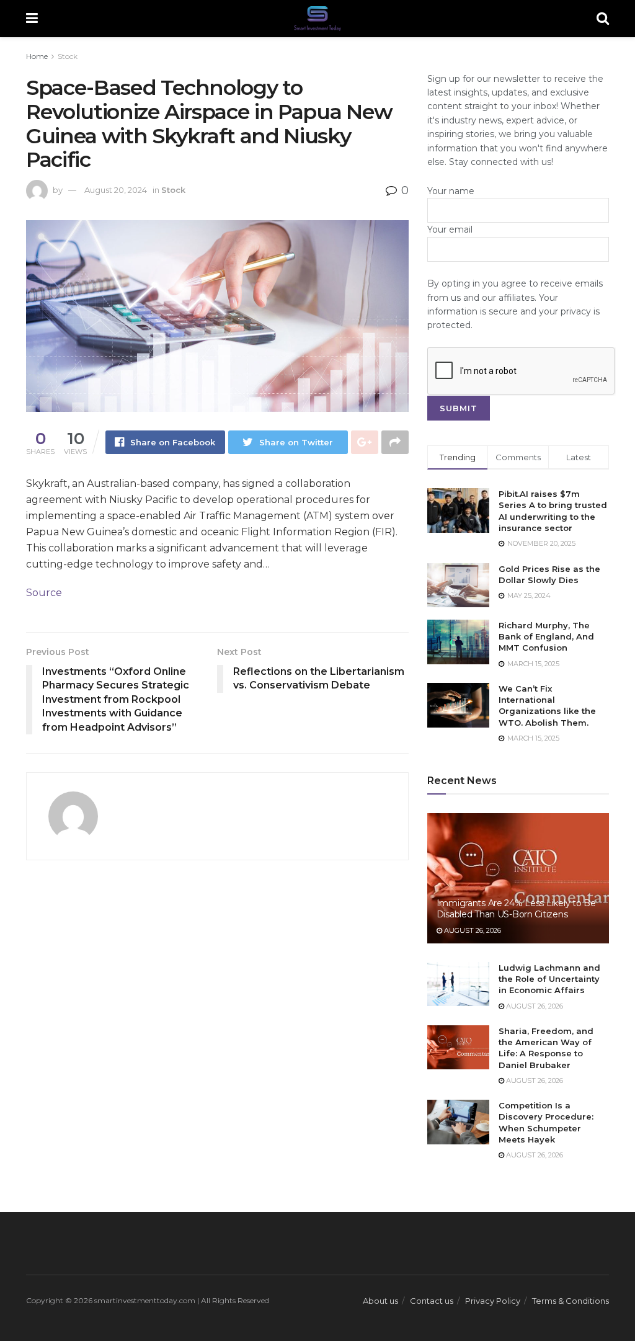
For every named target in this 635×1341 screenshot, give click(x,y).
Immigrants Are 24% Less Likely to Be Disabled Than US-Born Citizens (516, 909)
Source (44, 593)
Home (37, 56)
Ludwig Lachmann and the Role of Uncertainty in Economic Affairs (549, 979)
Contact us (431, 1301)
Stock (68, 56)
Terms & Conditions (570, 1301)
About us (380, 1301)
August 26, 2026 (471, 930)
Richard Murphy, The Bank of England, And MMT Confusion (546, 636)
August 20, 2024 (115, 190)
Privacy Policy (492, 1301)
